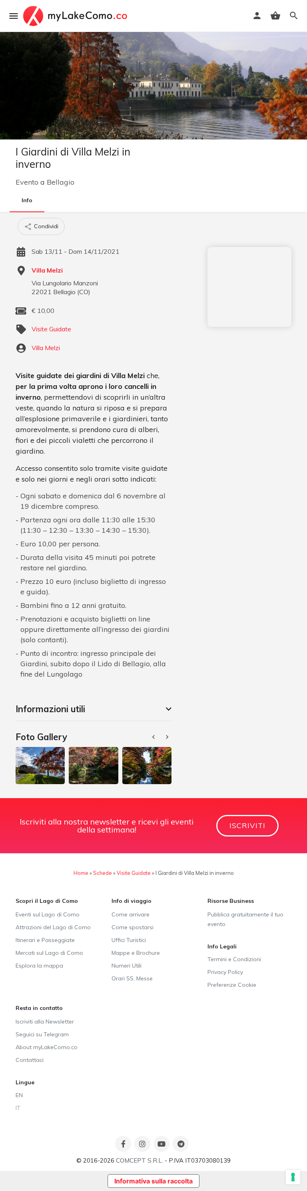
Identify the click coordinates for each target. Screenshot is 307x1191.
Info (27, 200)
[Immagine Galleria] (40, 765)
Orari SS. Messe (132, 978)
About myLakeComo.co (47, 1047)
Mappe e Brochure (136, 952)
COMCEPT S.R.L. (139, 1160)
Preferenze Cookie (231, 984)
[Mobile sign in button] (257, 15)
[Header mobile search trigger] (294, 15)
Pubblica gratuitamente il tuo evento (245, 919)
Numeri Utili (127, 965)
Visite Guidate (51, 329)
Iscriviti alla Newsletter (45, 1021)
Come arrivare (131, 914)
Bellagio (60, 182)
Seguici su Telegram (42, 1034)
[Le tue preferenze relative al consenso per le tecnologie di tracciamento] (293, 1177)
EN (19, 1095)
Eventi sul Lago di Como (48, 914)
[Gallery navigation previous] (154, 737)
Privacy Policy (225, 972)
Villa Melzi (47, 270)
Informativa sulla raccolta (153, 1181)
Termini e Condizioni (234, 959)
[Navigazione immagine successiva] (168, 737)
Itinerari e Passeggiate (45, 940)
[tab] (93, 709)
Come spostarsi (133, 927)
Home (81, 873)
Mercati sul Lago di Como (49, 952)
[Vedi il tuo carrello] (275, 15)
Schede (102, 873)
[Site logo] (76, 16)
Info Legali (222, 946)
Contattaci (30, 1060)
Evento (27, 182)
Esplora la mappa (39, 965)
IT (18, 1107)
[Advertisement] (249, 287)
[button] (93, 709)
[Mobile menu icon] (13, 16)
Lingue (25, 1082)
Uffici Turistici (129, 940)
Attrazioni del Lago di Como (53, 927)
